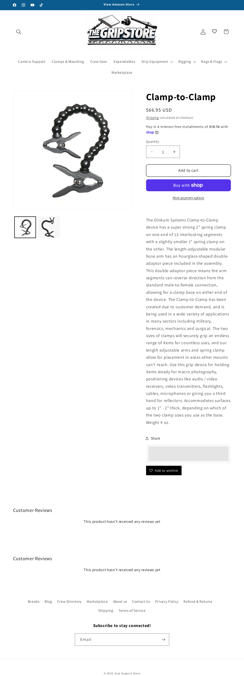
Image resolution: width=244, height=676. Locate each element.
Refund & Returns (197, 601)
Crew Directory (69, 601)
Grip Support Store (127, 673)
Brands (34, 601)
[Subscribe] (163, 639)
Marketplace (97, 601)
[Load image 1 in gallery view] (25, 227)
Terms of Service (132, 610)
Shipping (152, 118)
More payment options (188, 198)
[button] (19, 31)
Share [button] (155, 438)
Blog (48, 601)
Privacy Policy (166, 601)
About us (120, 601)
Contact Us (141, 601)
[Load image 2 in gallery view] (49, 227)
